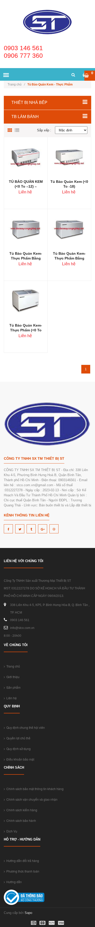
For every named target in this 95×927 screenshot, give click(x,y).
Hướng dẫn (13, 882)
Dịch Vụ (11, 831)
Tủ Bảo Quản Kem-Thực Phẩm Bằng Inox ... (25, 258)
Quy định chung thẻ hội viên (25, 727)
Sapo (28, 913)
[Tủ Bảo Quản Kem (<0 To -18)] (69, 157)
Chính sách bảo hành (20, 820)
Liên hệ (11, 698)
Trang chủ (16, 84)
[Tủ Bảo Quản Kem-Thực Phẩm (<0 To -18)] (26, 301)
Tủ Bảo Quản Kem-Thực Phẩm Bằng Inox (69, 258)
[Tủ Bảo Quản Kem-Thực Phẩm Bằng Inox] (69, 229)
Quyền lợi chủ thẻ (17, 738)
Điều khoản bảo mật (19, 759)
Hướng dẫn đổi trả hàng (22, 860)
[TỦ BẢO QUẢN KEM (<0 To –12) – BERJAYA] (26, 157)
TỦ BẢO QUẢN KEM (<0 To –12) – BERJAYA (26, 186)
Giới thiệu (12, 677)
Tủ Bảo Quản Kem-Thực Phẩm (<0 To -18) (25, 330)
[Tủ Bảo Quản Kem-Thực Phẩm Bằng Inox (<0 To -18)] (26, 229)
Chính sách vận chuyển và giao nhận (31, 799)
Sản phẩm (13, 687)
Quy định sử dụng (18, 748)
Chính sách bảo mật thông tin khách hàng (34, 789)
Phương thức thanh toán (22, 871)
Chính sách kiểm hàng (21, 810)
